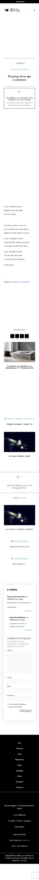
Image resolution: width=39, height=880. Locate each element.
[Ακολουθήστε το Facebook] (12, 336)
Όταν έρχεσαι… (19, 564)
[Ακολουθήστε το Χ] (17, 336)
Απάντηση (28, 611)
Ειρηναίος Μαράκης (21, 281)
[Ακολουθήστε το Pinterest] (22, 336)
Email (9, 686)
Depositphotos (25, 840)
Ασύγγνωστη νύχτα (18, 69)
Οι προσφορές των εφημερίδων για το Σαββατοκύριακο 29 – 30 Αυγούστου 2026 (19, 367)
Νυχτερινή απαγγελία (19, 546)
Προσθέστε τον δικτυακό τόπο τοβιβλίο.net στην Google (19, 98)
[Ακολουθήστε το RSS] (28, 798)
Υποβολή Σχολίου (25, 711)
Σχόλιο (10, 650)
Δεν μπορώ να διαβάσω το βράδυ (19, 456)
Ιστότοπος (10, 695)
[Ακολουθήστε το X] (15, 798)
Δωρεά (19, 754)
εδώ (30, 858)
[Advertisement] (19, 36)
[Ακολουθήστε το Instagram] (27, 336)
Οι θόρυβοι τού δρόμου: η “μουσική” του (19, 424)
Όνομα (9, 677)
